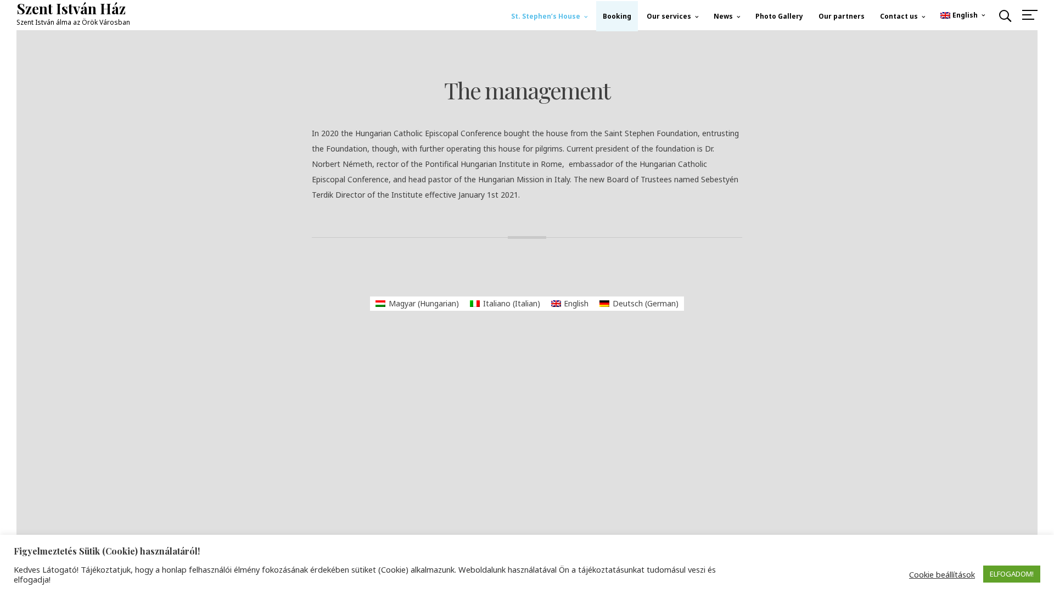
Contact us (899, 16)
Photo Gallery (779, 16)
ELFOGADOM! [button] (1012, 574)
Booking (617, 16)
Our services (669, 16)
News (723, 16)
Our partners (841, 16)
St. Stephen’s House (545, 16)
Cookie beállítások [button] (942, 574)
